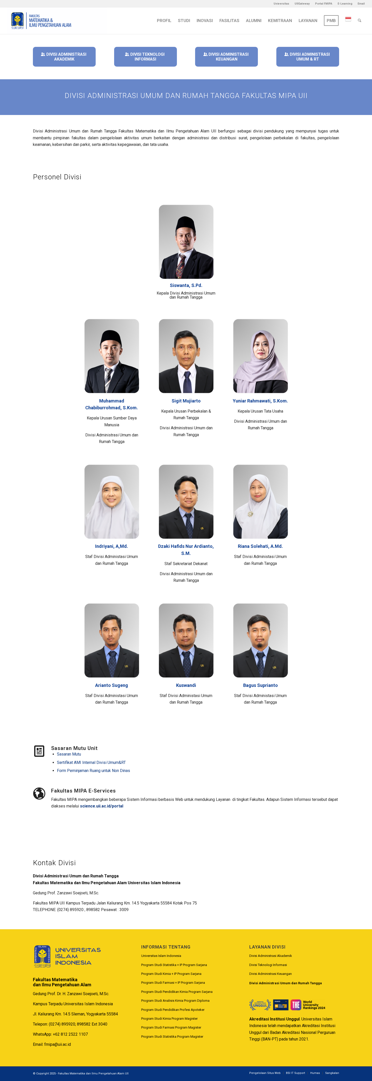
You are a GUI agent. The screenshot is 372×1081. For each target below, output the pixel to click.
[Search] (359, 20)
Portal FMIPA (323, 3)
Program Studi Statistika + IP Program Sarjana (174, 965)
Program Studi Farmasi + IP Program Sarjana (173, 983)
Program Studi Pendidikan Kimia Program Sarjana (177, 992)
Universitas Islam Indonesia (161, 956)
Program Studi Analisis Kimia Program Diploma (175, 1000)
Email (361, 3)
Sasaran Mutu (69, 754)
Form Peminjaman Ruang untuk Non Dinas (93, 770)
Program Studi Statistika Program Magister (172, 1036)
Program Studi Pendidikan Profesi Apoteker (172, 1010)
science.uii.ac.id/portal (101, 806)
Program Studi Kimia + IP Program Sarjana (171, 974)
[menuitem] (281, 4)
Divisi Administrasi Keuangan (270, 974)
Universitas (281, 3)
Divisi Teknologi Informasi (268, 965)
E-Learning (345, 3)
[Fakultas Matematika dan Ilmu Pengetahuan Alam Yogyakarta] (57, 20)
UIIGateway (302, 3)
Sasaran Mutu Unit (74, 748)
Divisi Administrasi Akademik (270, 956)
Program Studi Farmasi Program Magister (171, 1027)
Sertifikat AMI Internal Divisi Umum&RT (91, 762)
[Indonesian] (348, 20)
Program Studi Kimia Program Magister (169, 1018)
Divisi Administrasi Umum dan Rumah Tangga (285, 983)
